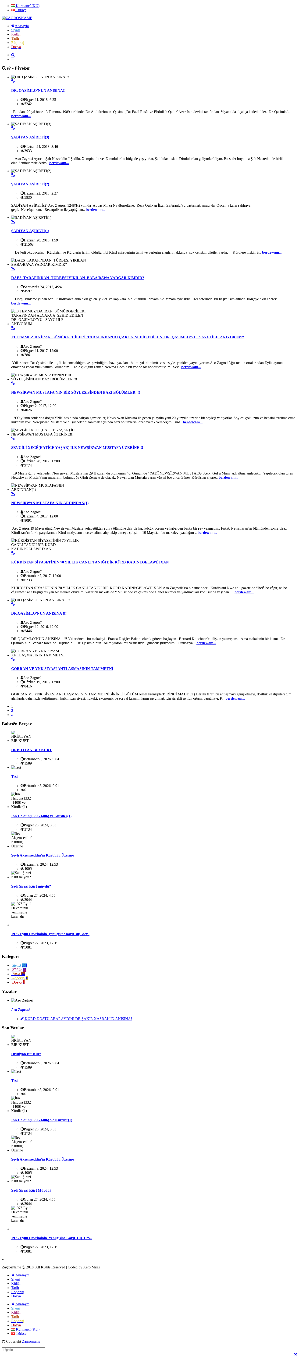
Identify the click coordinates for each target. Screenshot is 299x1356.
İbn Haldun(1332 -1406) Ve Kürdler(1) (41, 1120)
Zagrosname (31, 1341)
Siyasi (15, 1279)
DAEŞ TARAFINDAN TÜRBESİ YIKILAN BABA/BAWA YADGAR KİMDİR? (77, 278)
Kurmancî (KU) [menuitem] (27, 6)
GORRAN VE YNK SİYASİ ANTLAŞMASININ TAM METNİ (62, 669)
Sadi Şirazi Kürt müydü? (31, 886)
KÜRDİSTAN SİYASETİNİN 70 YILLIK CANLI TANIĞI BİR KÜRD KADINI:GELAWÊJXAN (90, 562)
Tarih (15, 1288)
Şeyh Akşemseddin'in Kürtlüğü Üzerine (42, 855)
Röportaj (17, 1292)
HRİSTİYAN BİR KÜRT (31, 750)
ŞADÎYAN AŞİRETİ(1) (30, 231)
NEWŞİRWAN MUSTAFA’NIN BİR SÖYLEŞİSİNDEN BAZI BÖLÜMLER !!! (75, 392)
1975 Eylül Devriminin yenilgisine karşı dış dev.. (50, 934)
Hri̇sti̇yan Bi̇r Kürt (26, 1054)
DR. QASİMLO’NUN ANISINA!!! (39, 90)
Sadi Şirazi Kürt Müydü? (31, 1190)
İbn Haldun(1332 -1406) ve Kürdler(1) (41, 816)
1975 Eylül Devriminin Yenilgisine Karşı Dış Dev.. (51, 1238)
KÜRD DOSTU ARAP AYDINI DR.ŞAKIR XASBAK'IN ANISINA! (78, 1019)
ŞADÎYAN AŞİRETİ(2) (30, 184)
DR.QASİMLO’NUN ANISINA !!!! (39, 613)
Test (14, 777)
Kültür (16, 1283)
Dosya (16, 1296)
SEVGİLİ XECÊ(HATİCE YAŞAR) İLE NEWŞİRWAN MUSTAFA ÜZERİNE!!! (77, 448)
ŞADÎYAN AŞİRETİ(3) (30, 137)
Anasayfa (22, 1275)
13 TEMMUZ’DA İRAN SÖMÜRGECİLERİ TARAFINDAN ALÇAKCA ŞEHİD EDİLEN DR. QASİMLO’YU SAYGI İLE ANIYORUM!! (127, 337)
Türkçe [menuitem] (20, 10)
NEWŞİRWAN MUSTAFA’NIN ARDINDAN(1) (50, 503)
